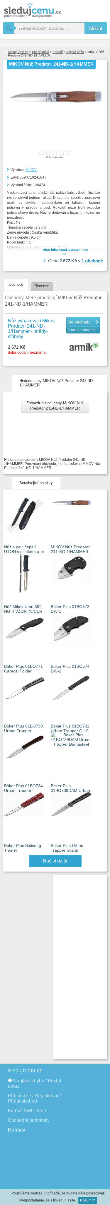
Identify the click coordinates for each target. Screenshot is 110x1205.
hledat (95, 28)
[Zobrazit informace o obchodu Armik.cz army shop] (84, 347)
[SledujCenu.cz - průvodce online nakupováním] (41, 11)
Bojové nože (75, 52)
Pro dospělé (40, 52)
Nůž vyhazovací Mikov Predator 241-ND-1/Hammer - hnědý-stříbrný (31, 328)
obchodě (92, 260)
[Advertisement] (77, 964)
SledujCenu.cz (18, 52)
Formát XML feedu (27, 1110)
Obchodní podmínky (29, 1120)
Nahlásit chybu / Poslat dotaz (34, 1083)
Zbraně (58, 52)
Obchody (16, 284)
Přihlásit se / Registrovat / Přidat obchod (34, 1098)
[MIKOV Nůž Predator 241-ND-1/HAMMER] (55, 118)
